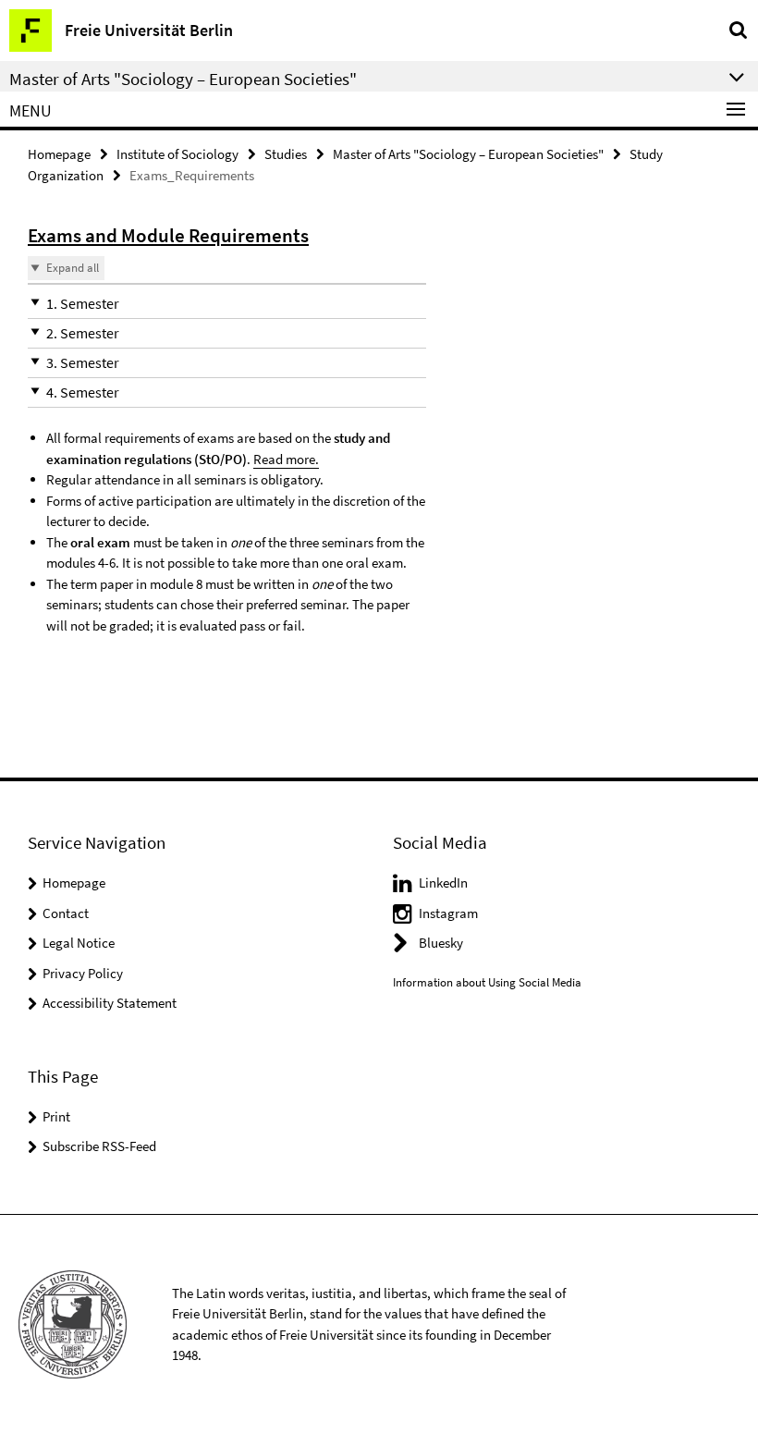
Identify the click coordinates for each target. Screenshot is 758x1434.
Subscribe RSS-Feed (99, 1146)
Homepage (59, 154)
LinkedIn (443, 882)
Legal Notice (79, 942)
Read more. (286, 459)
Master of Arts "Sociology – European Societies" (468, 154)
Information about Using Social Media (487, 982)
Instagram (448, 913)
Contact (66, 913)
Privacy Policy (83, 973)
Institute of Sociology (177, 154)
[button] (227, 303)
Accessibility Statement (110, 1002)
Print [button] (56, 1116)
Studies (285, 154)
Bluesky (441, 942)
